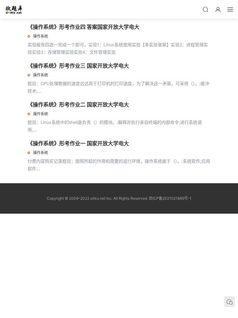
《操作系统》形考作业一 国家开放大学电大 (78, 143)
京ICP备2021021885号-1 (170, 198)
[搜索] (205, 9)
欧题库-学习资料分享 (14, 9)
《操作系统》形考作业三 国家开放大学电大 (78, 66)
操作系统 (40, 36)
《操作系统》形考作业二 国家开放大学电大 (78, 105)
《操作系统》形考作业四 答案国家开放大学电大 (83, 27)
